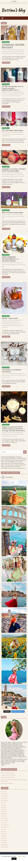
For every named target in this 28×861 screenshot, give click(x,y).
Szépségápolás (6, 42)
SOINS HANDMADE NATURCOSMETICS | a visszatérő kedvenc (10, 259)
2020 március (4, 811)
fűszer (10, 134)
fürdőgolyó (17, 172)
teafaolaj (8, 95)
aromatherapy (18, 132)
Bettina (11, 49)
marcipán (7, 375)
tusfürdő (18, 325)
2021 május (3, 791)
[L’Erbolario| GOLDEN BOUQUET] (14, 26)
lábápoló (10, 94)
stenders (21, 174)
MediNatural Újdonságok (6, 783)
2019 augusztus (4, 827)
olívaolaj (3, 95)
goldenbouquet (21, 49)
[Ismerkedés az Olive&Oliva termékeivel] (14, 342)
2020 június (3, 805)
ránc (16, 375)
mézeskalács (20, 134)
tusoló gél (19, 95)
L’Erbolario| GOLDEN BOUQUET (13, 46)
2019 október (4, 822)
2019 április (3, 836)
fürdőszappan (9, 216)
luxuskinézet (17, 322)
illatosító (16, 134)
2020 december (4, 794)
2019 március (4, 838)
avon (22, 132)
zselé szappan (20, 176)
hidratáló (8, 51)
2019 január (3, 842)
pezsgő (12, 174)
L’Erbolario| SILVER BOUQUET (8, 3)
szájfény (22, 216)
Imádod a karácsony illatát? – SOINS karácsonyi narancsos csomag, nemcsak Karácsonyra (13, 429)
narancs (22, 434)
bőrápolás (21, 373)
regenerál (19, 375)
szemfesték (4, 135)
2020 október (4, 798)
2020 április (3, 809)
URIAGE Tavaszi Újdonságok (7, 773)
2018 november (4, 847)
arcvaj (16, 49)
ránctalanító (15, 323)
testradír (12, 95)
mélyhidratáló (16, 94)
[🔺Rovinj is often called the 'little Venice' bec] (14, 696)
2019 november (4, 820)
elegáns (6, 134)
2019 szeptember (5, 825)
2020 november (4, 796)
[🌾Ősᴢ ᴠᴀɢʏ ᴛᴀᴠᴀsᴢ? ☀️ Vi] (14, 492)
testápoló (17, 53)
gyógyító (3, 51)
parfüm (22, 51)
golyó (21, 172)
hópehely (8, 174)
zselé (16, 176)
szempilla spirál (5, 325)
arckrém (20, 320)
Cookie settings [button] (21, 856)
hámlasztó (17, 92)
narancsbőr (18, 264)
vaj (23, 53)
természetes (12, 53)
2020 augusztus (4, 800)
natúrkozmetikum (5, 323)
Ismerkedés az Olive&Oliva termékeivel (11, 371)
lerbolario (18, 51)
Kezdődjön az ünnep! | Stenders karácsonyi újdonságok (14, 170)
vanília (22, 325)
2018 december (4, 844)
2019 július (3, 829)
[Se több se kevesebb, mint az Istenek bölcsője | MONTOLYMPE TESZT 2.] (14, 68)
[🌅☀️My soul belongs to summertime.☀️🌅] (14, 671)
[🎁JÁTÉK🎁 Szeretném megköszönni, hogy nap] (14, 569)
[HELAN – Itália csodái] (14, 283)
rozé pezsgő (16, 174)
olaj (21, 264)
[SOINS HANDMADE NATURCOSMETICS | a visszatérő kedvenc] (14, 234)
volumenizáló (4, 327)
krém (15, 51)
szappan (7, 53)
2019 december (4, 818)
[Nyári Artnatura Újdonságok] (14, 193)
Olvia (13, 375)
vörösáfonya (11, 176)
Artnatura (17, 214)
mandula (15, 434)
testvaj (21, 53)
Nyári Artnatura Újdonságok (12, 212)
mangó (19, 434)
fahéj (16, 432)
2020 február (4, 813)
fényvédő (4, 264)
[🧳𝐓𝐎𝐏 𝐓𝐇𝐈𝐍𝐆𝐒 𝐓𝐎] (14, 518)
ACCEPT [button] (14, 858)
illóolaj (11, 51)
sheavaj (3, 53)
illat (12, 134)
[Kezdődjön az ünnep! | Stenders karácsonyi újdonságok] (14, 151)
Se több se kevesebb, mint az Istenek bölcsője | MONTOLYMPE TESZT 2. (12, 88)
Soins (24, 264)
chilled (3, 134)
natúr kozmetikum (5, 436)
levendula (18, 216)
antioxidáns (17, 262)
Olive (11, 375)
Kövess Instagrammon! (19, 711)
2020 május (3, 807)
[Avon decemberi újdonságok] (14, 112)
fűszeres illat (20, 432)
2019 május (3, 833)
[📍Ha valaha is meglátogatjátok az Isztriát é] (14, 543)
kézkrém (3, 94)
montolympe (21, 94)
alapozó (16, 320)
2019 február (4, 840)
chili (21, 262)
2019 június (3, 831)
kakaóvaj (7, 434)
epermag (4, 216)
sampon (20, 323)
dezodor (21, 214)
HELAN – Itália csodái (10, 318)
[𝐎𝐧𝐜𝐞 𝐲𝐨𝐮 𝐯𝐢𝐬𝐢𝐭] (14, 594)
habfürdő (4, 174)
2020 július (3, 802)
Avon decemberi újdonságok (12, 130)
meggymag (13, 264)
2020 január (3, 816)
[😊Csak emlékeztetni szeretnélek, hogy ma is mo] (14, 620)
